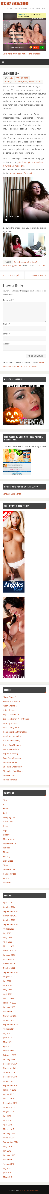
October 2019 (9, 1081)
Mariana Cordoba (11, 749)
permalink (40, 266)
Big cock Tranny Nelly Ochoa (16, 719)
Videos (6, 878)
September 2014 (10, 1142)
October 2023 (9, 920)
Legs (25, 82)
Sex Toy (6, 856)
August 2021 (8, 1029)
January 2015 (9, 1133)
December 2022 (10, 959)
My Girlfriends (9, 843)
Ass (4, 804)
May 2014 (7, 1146)
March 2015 (8, 1129)
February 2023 (9, 950)
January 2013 (9, 1155)
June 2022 (7, 985)
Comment (8, 300)
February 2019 (9, 1090)
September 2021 (10, 1024)
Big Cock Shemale (11, 714)
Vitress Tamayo (10, 779)
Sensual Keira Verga (12, 493)
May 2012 (7, 1177)
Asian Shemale (10, 705)
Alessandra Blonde (11, 701)
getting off (25, 262)
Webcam (7, 882)
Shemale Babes (10, 762)
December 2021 (10, 1011)
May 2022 (7, 989)
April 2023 (7, 942)
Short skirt (8, 865)
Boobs (8, 82)
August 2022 (8, 976)
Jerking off (33, 262)
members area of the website (22, 173)
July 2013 (7, 1151)
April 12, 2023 (22, 78)
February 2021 (9, 1055)
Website (6, 343)
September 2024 (10, 911)
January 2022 (9, 1007)
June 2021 (7, 1037)
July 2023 (7, 933)
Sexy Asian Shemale (12, 758)
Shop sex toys (9, 775)
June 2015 (7, 1120)
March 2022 (8, 998)
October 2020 (9, 1072)
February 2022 (9, 1002)
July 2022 (7, 981)
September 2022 (10, 972)
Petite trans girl (11, 275)
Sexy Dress (8, 861)
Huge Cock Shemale (12, 745)
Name (6, 324)
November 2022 (10, 963)
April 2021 (7, 1046)
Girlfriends (8, 821)
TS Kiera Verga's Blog (14, 3)
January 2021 (9, 1059)
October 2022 (9, 968)
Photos (6, 852)
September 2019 (10, 1085)
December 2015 (10, 1103)
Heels (19, 82)
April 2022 (7, 994)
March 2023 (8, 946)
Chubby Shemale (11, 723)
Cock (13, 82)
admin (10, 78)
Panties (6, 847)
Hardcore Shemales (12, 736)
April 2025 (7, 902)
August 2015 (8, 1111)
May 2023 (7, 937)
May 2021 (7, 1042)
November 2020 (10, 1068)
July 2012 (7, 1168)
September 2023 (10, 924)
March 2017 (8, 1098)
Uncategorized (9, 874)
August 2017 (8, 1094)
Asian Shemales (10, 710)
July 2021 (7, 1033)
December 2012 (10, 1159)
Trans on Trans (38, 275)
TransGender (9, 869)
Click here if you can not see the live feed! (22, 53)
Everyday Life (9, 817)
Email (6, 333)
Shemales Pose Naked (13, 771)
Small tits (17, 266)
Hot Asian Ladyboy (11, 740)
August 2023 (8, 929)
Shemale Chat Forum (12, 766)
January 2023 (9, 955)
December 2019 (10, 1076)
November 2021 (10, 1016)
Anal (5, 800)
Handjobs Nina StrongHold (15, 732)
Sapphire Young (10, 753)
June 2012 (7, 1172)
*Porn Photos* (9, 697)
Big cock (17, 262)
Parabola (24, 1190)
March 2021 (8, 1050)
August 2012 (8, 1164)
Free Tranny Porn (11, 727)
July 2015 (7, 1116)
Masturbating (35, 82)
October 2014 (9, 1137)
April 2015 (7, 1124)
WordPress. (35, 1190)
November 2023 (10, 915)
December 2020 (10, 1063)
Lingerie (6, 834)
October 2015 (9, 1107)
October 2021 (9, 1020)
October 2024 (9, 907)
